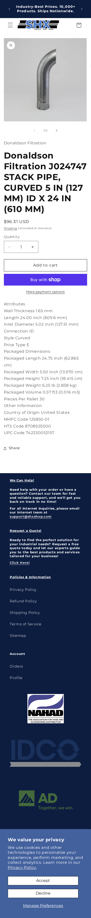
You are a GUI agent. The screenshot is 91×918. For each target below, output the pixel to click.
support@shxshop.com (31, 516)
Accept (43, 880)
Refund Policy (23, 601)
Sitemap (18, 635)
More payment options (45, 292)
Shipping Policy (25, 612)
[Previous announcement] (9, 9)
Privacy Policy (23, 589)
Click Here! (20, 563)
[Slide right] (56, 130)
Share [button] (14, 448)
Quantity (12, 237)
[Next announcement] (81, 9)
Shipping (10, 228)
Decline (43, 893)
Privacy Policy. (22, 867)
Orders (16, 666)
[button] (10, 25)
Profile (16, 678)
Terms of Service (25, 624)
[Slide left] (34, 130)
